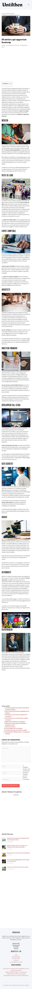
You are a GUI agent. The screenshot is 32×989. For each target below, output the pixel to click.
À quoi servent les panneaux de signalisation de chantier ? (17, 712)
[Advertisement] (16, 66)
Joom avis (16, 960)
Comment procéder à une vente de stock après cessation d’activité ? (17, 709)
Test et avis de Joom (10, 727)
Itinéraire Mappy (16, 957)
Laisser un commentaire (8, 45)
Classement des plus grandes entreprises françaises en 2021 (15, 724)
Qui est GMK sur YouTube (16, 962)
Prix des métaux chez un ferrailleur (13, 728)
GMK (16, 955)
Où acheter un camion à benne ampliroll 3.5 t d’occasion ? (16, 716)
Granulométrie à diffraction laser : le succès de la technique (17, 733)
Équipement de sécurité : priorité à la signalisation (18, 853)
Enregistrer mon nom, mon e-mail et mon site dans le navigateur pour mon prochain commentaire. (26, 773)
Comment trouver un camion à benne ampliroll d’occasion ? (16, 719)
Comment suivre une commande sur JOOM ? (16, 730)
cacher (9, 84)
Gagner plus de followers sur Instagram (15, 721)
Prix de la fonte (16, 958)
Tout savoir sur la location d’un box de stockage (17, 867)
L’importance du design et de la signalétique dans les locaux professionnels (18, 838)
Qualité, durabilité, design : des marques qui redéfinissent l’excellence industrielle (17, 846)
